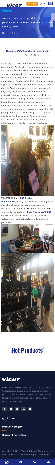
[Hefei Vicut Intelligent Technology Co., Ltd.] (14, 5)
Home (5, 33)
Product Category (12, 426)
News (14, 33)
